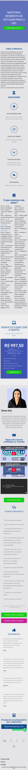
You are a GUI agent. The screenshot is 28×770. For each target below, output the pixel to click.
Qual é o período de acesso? (12, 599)
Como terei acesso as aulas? (13, 520)
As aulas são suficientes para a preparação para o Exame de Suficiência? (13, 531)
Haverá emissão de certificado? (13, 567)
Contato (3, 764)
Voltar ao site (5, 759)
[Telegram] (14, 746)
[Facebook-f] (17, 741)
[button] (14, 520)
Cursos (3, 762)
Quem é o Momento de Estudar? (14, 524)
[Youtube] (4, 741)
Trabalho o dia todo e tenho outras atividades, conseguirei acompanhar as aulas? (12, 552)
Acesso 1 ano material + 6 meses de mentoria (14, 350)
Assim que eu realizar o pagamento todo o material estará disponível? (13, 574)
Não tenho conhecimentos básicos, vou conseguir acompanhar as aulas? (12, 561)
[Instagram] (11, 741)
